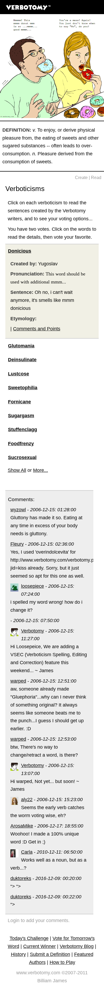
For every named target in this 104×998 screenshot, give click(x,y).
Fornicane (19, 401)
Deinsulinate (22, 359)
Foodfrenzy (21, 443)
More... (40, 470)
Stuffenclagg (22, 429)
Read (96, 177)
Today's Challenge (29, 938)
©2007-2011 (75, 972)
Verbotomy (32, 631)
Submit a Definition (50, 954)
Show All (17, 470)
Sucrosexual (22, 457)
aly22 (27, 799)
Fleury (17, 544)
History (18, 954)
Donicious (19, 251)
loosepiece (32, 586)
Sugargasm (21, 415)
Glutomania (21, 345)
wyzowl (18, 509)
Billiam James (52, 980)
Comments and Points (36, 328)
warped (18, 681)
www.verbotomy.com (38, 972)
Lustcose (18, 373)
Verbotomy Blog (77, 946)
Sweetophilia (22, 387)
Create (81, 177)
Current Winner (39, 946)
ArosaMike (21, 826)
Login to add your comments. (39, 920)
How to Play (62, 962)
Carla (27, 852)
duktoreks (20, 878)
